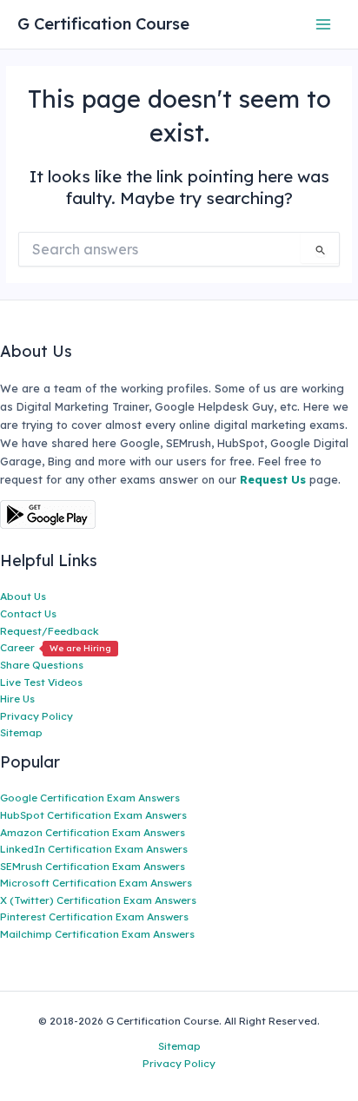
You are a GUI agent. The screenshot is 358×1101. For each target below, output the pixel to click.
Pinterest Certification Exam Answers (94, 916)
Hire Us (17, 698)
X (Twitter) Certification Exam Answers (98, 900)
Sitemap (21, 732)
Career (55, 647)
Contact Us (28, 613)
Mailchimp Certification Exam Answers (97, 933)
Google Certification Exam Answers (90, 797)
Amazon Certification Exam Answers (92, 832)
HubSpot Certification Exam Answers (93, 814)
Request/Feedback (49, 630)
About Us (23, 596)
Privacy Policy (36, 715)
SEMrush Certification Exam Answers (92, 866)
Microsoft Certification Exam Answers (96, 882)
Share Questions (41, 664)
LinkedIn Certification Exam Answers (94, 848)
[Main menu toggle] (324, 24)
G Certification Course (103, 24)
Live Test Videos (41, 682)
